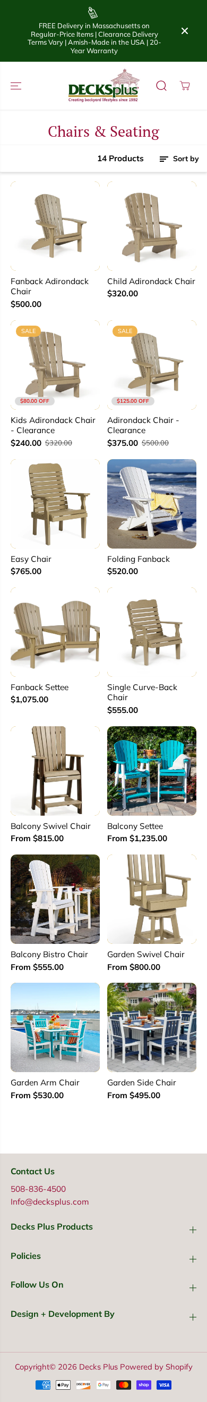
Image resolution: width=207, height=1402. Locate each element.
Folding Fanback (138, 559)
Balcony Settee (135, 826)
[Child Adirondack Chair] (151, 226)
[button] (17, 86)
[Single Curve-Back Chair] (151, 632)
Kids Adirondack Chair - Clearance (53, 425)
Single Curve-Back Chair (142, 692)
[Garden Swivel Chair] (151, 899)
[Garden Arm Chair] (55, 1027)
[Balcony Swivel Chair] (55, 771)
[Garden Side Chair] (151, 1027)
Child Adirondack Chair (151, 281)
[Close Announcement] (184, 31)
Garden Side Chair (141, 1082)
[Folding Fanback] (151, 504)
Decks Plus (98, 1367)
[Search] (161, 85)
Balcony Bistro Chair (49, 954)
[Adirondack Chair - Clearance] (151, 365)
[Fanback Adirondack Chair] (55, 226)
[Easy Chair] (55, 504)
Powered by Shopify (156, 1367)
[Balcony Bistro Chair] (55, 899)
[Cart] (184, 85)
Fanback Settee (39, 687)
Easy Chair (31, 559)
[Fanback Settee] (55, 632)
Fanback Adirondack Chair (50, 286)
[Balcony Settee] (151, 771)
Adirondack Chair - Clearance (143, 425)
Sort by (185, 158)
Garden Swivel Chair (146, 954)
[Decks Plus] (103, 86)
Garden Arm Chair (45, 1082)
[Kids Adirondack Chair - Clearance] (55, 365)
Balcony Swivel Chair (51, 826)
